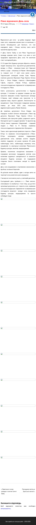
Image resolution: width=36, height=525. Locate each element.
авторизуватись (6, 508)
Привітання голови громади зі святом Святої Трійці (8, 491)
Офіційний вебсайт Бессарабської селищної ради (19, 3)
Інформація (11, 16)
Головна (3, 16)
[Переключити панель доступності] (32, 14)
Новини (31, 24)
